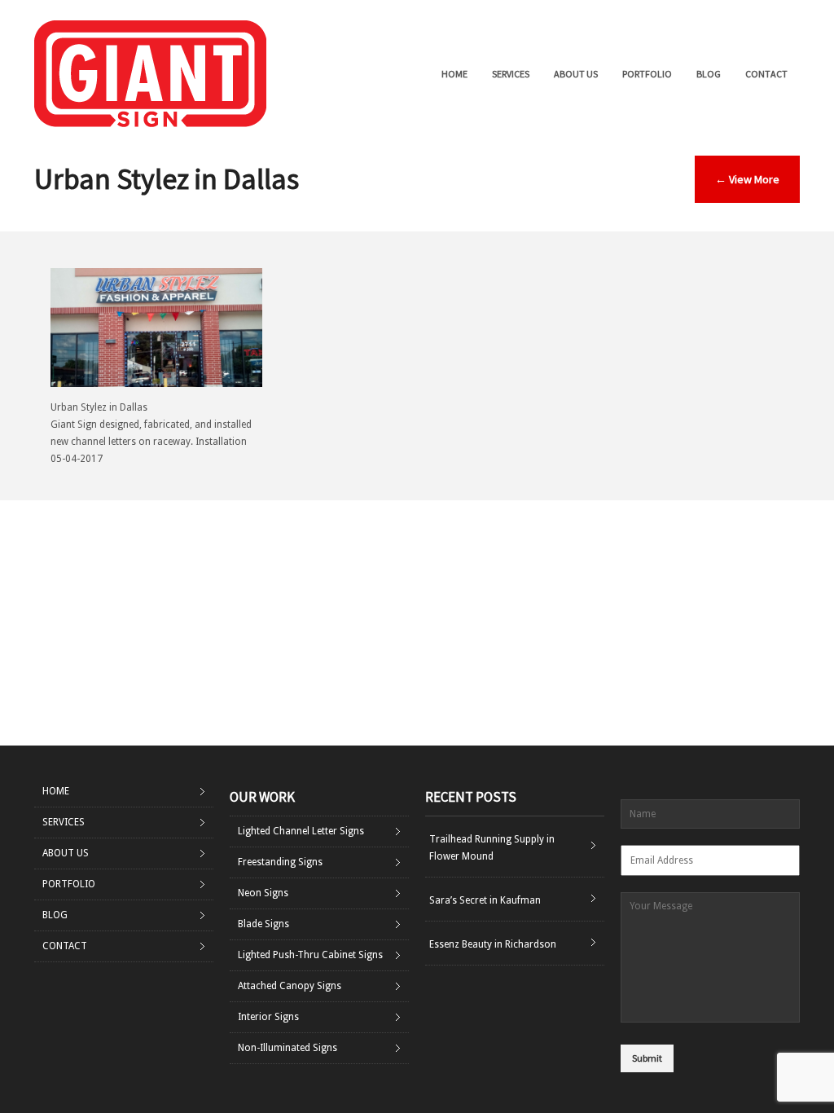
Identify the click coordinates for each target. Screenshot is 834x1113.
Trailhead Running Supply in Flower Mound (492, 848)
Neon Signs (263, 893)
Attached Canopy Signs (289, 986)
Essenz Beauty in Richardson (492, 944)
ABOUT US (576, 74)
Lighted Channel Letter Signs (301, 831)
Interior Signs (268, 1017)
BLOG (708, 74)
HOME (454, 74)
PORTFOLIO (647, 74)
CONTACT (766, 74)
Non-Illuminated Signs (287, 1048)
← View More (747, 179)
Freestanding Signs (280, 862)
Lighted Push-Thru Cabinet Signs (310, 955)
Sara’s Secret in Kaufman (485, 900)
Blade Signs (263, 924)
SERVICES (510, 74)
